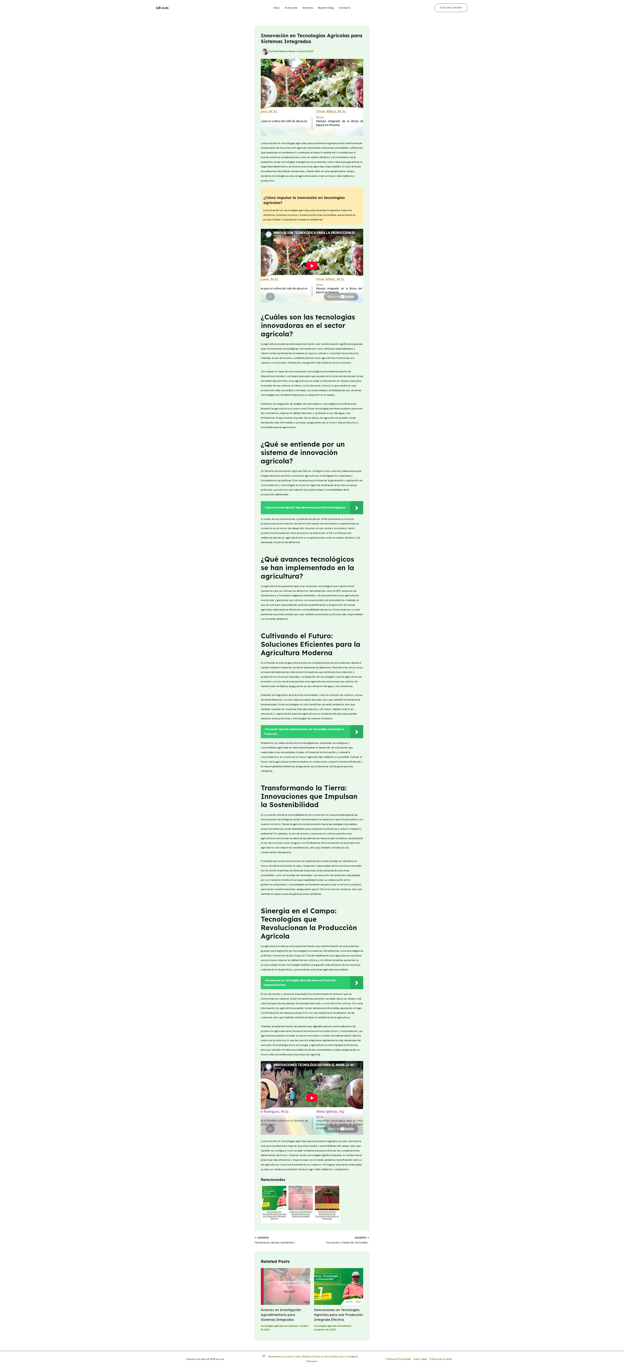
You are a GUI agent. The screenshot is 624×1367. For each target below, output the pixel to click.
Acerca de (291, 7)
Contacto (345, 7)
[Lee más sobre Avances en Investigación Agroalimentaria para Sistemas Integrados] (285, 1286)
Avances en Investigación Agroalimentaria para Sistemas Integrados (281, 1315)
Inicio (277, 7)
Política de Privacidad (398, 1359)
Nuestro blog (326, 7)
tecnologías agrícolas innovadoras (279, 1325)
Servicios (307, 7)
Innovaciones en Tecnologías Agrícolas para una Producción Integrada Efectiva (338, 1315)
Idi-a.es (162, 8)
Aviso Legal (420, 1359)
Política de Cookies (440, 1359)
